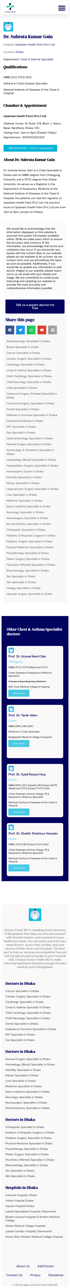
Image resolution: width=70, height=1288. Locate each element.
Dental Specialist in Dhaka (22, 409)
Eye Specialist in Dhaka (20, 432)
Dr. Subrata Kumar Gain (28, 36)
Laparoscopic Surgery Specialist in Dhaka (32, 489)
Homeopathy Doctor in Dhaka (25, 471)
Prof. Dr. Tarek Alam (23, 715)
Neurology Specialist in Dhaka (25, 512)
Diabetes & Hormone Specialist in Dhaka (31, 415)
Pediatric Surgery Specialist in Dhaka (29, 541)
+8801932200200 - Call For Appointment (30, 148)
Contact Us (14, 1275)
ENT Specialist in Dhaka (21, 426)
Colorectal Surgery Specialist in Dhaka (30, 403)
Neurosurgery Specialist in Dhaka (27, 518)
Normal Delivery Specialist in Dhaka (28, 524)
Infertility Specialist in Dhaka (24, 477)
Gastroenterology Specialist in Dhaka (29, 438)
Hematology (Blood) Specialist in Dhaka (31, 459)
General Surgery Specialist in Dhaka (28, 444)
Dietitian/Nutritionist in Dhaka (24, 421)
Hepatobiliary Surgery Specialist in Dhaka (32, 465)
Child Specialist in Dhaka (21, 388)
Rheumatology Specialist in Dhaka (27, 570)
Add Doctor (45, 1266)
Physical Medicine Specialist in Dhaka (29, 547)
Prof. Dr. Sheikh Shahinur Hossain (33, 833)
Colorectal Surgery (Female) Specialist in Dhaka (31, 395)
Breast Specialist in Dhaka (22, 347)
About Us (23, 1266)
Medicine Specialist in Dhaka (24, 500)
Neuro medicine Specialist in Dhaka (28, 506)
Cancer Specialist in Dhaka (23, 353)
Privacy (35, 1275)
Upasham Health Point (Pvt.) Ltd (35, 44)
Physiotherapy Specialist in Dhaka (27, 553)
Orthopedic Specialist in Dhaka (25, 529)
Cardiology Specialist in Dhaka (25, 364)
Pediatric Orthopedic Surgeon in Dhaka (30, 535)
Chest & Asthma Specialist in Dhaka (28, 370)
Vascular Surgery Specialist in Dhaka (29, 594)
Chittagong (15, 661)
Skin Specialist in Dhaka (21, 582)
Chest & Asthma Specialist (36, 59)
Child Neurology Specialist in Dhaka (28, 382)
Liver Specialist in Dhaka (21, 494)
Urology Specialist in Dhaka (23, 588)
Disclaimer (56, 1275)
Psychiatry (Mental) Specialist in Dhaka (30, 564)
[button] (62, 8)
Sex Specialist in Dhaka (20, 576)
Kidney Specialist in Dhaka (22, 483)
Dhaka (20, 52)
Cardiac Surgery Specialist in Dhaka (28, 358)
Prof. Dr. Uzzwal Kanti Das (27, 656)
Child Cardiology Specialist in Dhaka (29, 376)
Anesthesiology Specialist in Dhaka (28, 341)
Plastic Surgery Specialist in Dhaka (28, 559)
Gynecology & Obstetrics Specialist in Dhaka (30, 452)
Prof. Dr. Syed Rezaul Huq (27, 774)
